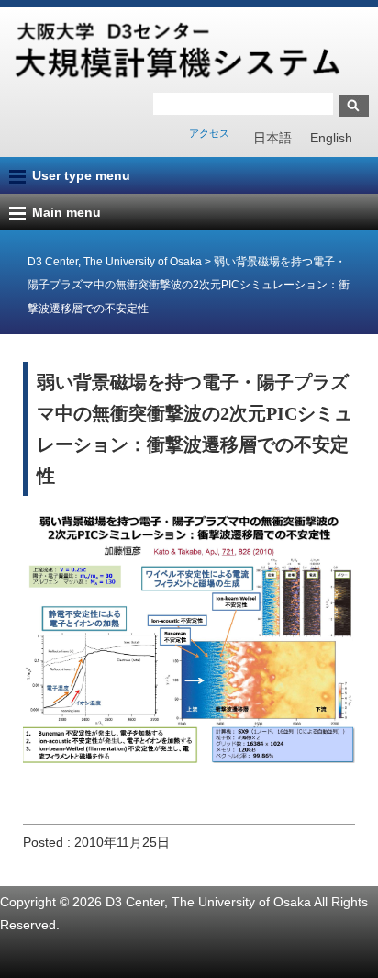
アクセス (209, 133)
